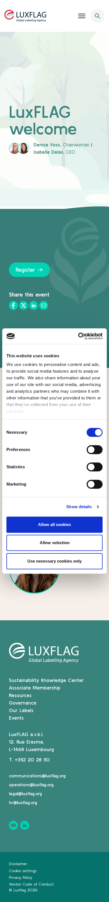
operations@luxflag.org (31, 784)
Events (16, 718)
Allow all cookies (54, 524)
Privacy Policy (20, 877)
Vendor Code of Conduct (31, 884)
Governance (22, 703)
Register (25, 269)
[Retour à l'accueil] (25, 16)
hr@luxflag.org (23, 802)
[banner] (54, 16)
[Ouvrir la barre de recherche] (98, 16)
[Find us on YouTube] (13, 825)
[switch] (95, 449)
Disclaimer (18, 864)
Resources (20, 695)
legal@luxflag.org (25, 793)
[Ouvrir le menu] (82, 16)
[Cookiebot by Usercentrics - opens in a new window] (78, 336)
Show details (79, 506)
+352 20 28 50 (32, 760)
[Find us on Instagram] (24, 825)
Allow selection (55, 542)
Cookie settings (23, 871)
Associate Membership (34, 688)
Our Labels (21, 710)
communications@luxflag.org (37, 775)
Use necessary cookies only (54, 561)
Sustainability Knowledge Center (46, 680)
